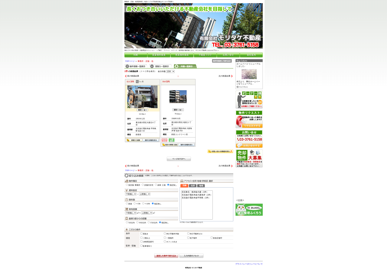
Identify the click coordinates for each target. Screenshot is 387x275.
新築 (130, 204)
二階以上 (146, 238)
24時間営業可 (148, 242)
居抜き (145, 234)
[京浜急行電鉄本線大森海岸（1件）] (197, 195)
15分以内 (153, 223)
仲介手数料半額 (172, 234)
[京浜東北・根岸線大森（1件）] (197, 192)
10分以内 (142, 223)
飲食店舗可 (217, 238)
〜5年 (138, 204)
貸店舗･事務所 (134, 185)
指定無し (173, 185)
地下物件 (193, 238)
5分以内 (131, 223)
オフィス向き (171, 242)
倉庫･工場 (161, 185)
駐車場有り (147, 246)
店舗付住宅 (148, 185)
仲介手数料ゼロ (196, 234)
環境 (128, 238)
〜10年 (147, 204)
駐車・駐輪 (131, 246)
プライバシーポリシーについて (249, 264)
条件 (128, 233)
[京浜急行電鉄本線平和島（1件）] (197, 197)
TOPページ (130, 61)
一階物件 (170, 238)
